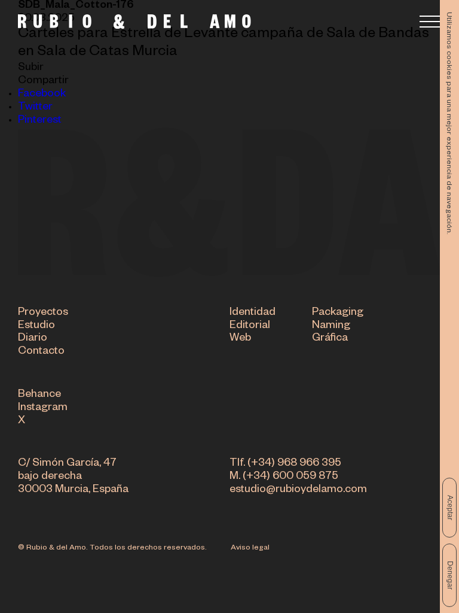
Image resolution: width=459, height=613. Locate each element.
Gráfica (330, 339)
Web (240, 339)
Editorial (250, 326)
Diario (32, 339)
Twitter (35, 108)
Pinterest (40, 121)
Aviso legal (250, 548)
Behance (39, 395)
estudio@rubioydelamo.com (298, 490)
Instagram (43, 408)
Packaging (337, 313)
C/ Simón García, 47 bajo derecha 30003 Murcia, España (73, 477)
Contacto (41, 352)
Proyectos (43, 313)
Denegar (450, 575)
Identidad (253, 313)
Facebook (42, 95)
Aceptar (450, 507)
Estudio (36, 326)
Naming (331, 326)
